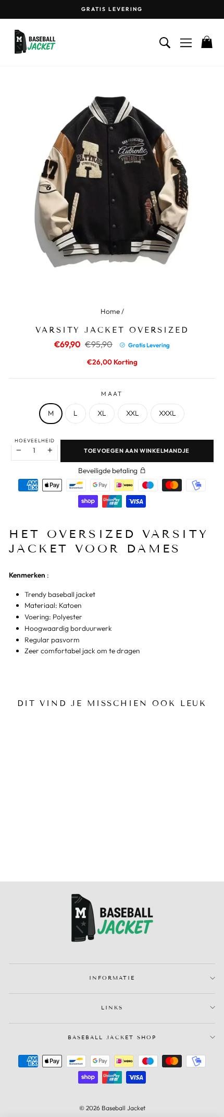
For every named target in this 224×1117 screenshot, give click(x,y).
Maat (111, 393)
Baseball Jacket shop (112, 1037)
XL (101, 413)
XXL (132, 413)
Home (110, 311)
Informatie (112, 977)
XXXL (167, 413)
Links (112, 1007)
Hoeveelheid (35, 440)
